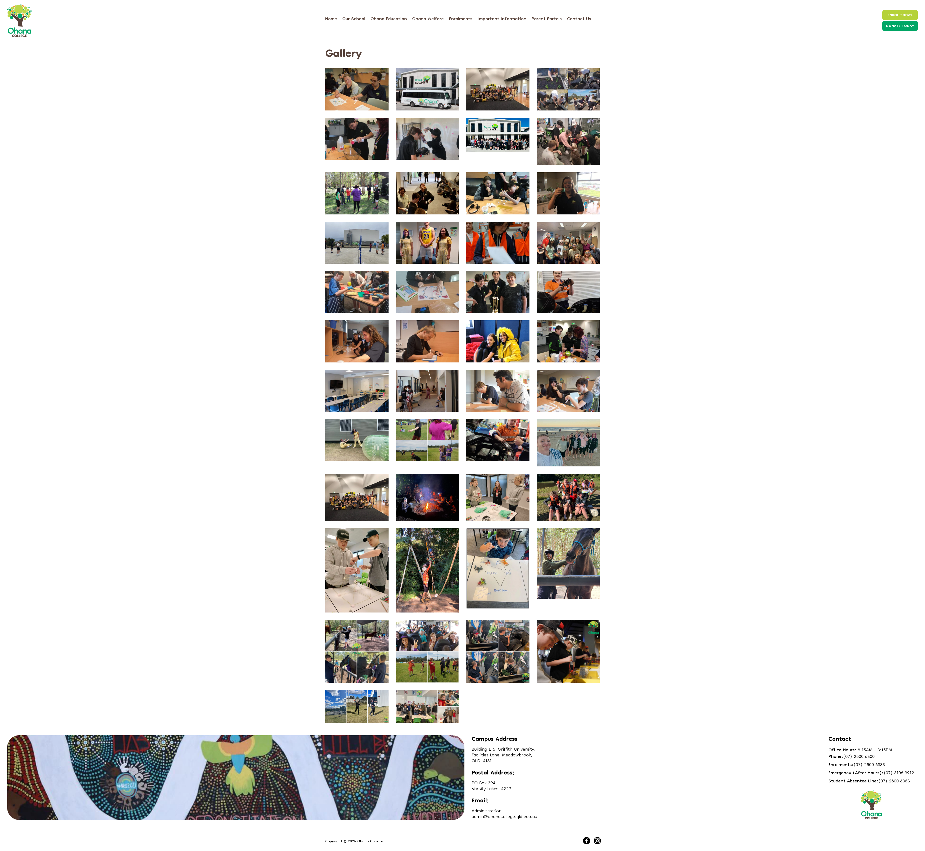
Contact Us (579, 19)
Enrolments (460, 19)
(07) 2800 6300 (851, 757)
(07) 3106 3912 (871, 773)
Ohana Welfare (428, 19)
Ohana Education (388, 19)
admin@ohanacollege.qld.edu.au (504, 815)
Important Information (502, 19)
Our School (353, 19)
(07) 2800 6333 (856, 765)
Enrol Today (900, 15)
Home (331, 19)
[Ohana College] (19, 20)
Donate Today (900, 26)
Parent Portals (547, 19)
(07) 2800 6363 (869, 781)
